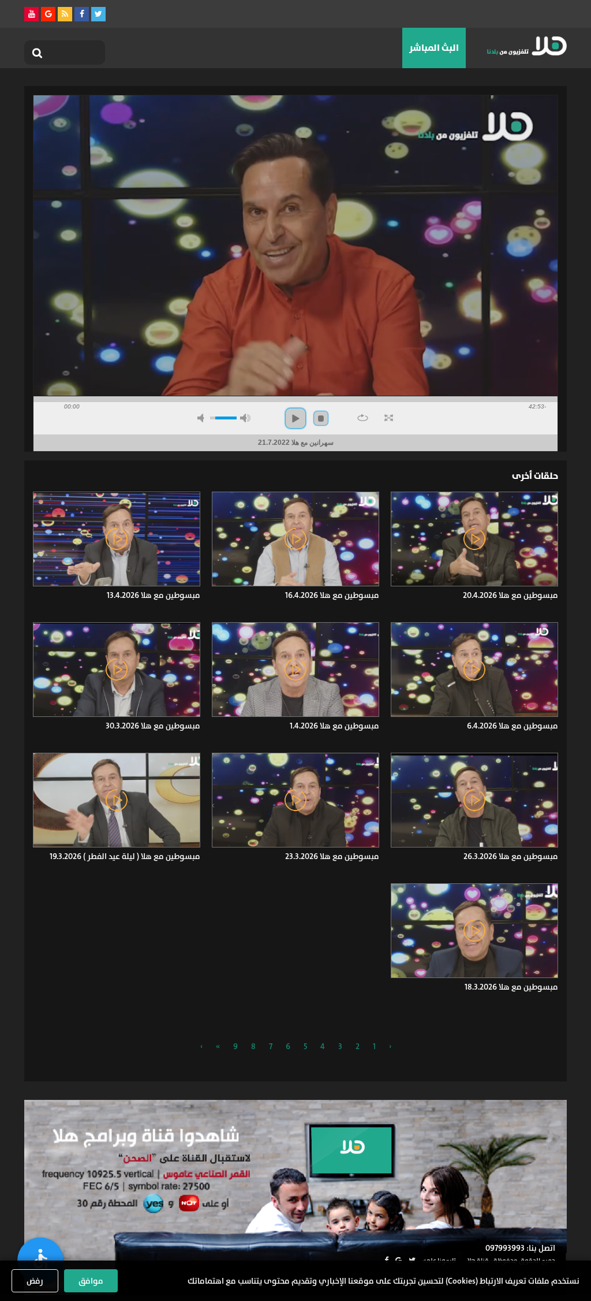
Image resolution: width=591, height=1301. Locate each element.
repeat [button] (363, 417)
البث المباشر (434, 48)
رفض (35, 1281)
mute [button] (202, 418)
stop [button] (321, 418)
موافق (90, 1281)
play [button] (295, 418)
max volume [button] (245, 418)
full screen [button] (388, 417)
